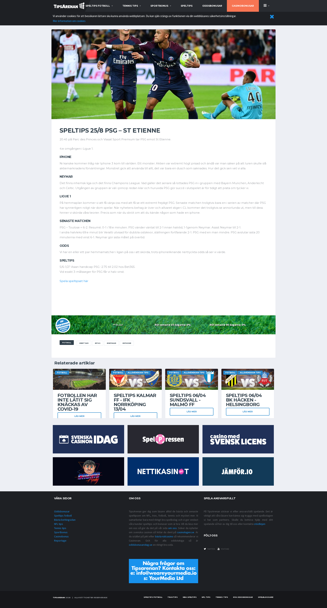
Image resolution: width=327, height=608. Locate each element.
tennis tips (130, 5)
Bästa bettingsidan (65, 519)
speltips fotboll (98, 5)
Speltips (186, 5)
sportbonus (159, 5)
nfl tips (206, 597)
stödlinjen (259, 524)
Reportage (60, 540)
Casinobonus (61, 536)
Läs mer (79, 416)
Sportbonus (61, 532)
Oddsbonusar (212, 5)
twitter (211, 549)
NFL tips (58, 524)
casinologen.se (185, 532)
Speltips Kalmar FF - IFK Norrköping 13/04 (135, 402)
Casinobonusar (243, 5)
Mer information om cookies (69, 21)
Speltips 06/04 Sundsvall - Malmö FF (188, 400)
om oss (172, 528)
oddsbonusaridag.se (140, 544)
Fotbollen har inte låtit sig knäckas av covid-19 (77, 402)
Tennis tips (60, 528)
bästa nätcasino (164, 536)
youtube (224, 549)
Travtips (172, 597)
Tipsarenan (59, 597)
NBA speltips (190, 597)
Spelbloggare (265, 597)
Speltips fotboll (63, 515)
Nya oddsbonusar (243, 597)
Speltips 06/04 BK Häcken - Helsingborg (244, 400)
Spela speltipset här (74, 281)
